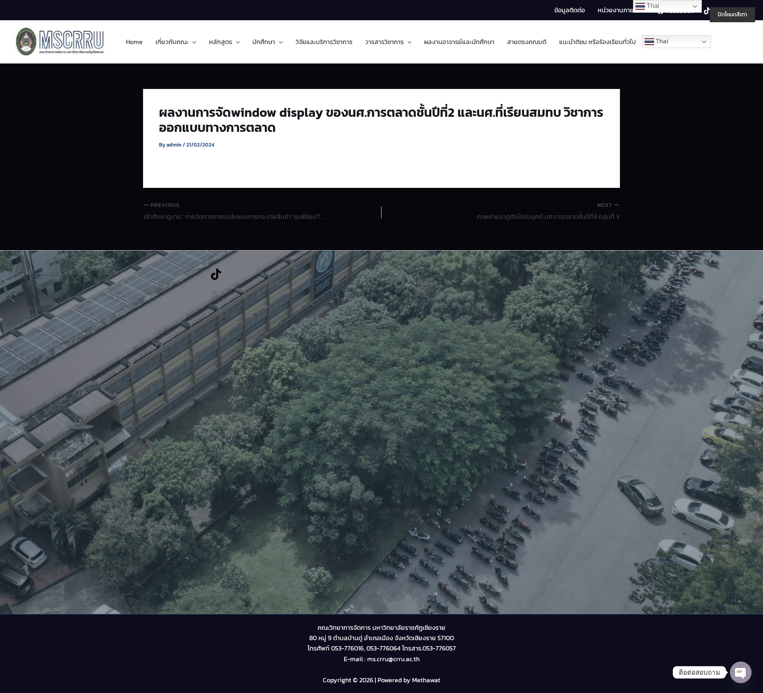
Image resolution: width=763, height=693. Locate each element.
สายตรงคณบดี (526, 41)
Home (134, 41)
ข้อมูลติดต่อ (569, 10)
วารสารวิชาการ (384, 41)
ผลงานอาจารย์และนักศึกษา (459, 41)
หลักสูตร (220, 41)
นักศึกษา (263, 41)
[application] (192, 42)
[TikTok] (216, 274)
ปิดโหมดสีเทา (732, 14)
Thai (661, 41)
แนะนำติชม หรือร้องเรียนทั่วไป (597, 41)
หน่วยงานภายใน (619, 10)
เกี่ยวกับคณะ (171, 41)
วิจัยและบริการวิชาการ (324, 41)
